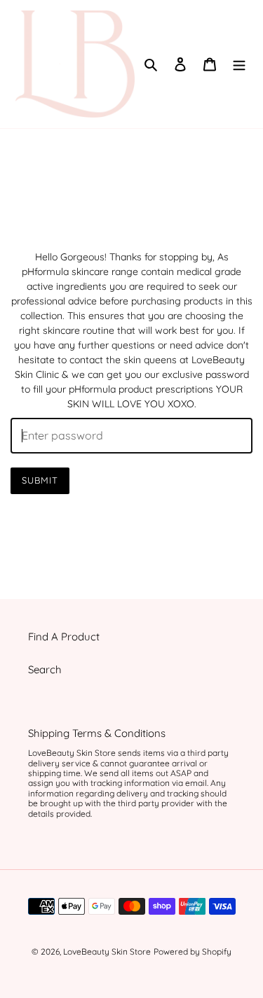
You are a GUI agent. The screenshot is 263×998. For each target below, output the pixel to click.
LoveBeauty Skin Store (107, 951)
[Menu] (239, 64)
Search (45, 669)
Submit (40, 480)
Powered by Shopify (192, 951)
